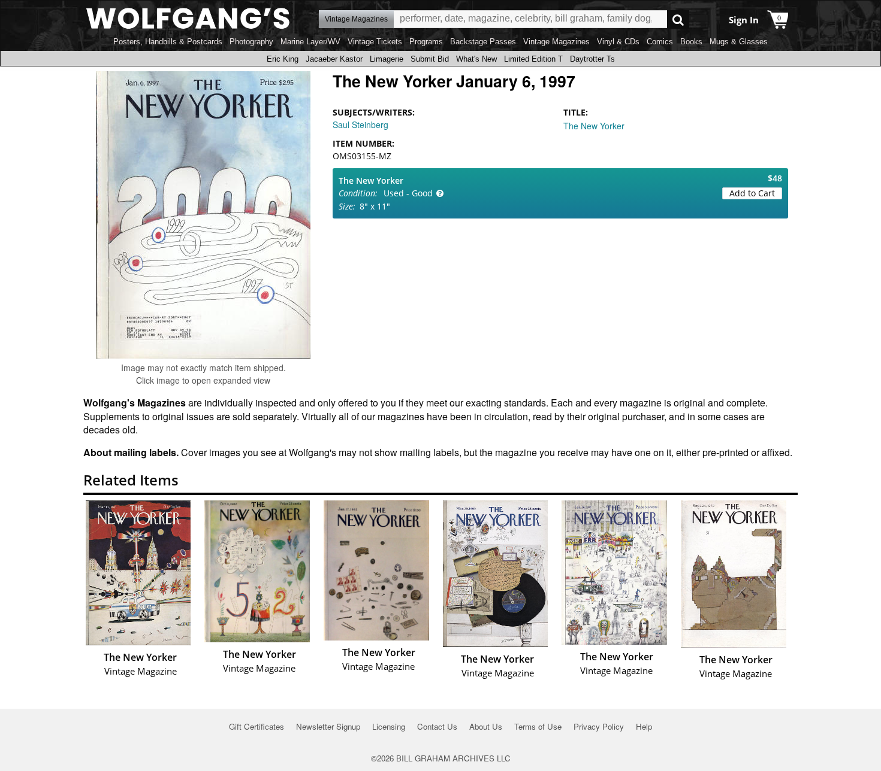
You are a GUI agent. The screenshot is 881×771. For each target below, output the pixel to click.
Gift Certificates (256, 726)
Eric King (282, 58)
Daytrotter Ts (592, 58)
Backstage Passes (483, 41)
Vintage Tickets (375, 41)
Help (644, 726)
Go (678, 19)
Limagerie (386, 58)
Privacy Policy (599, 726)
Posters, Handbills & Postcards (167, 41)
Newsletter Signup (328, 726)
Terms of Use (538, 726)
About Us (485, 726)
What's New (476, 58)
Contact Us (437, 726)
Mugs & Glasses (739, 41)
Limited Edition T (533, 58)
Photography (251, 41)
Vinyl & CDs (618, 41)
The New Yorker (593, 126)
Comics (660, 41)
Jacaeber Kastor (334, 58)
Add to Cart (752, 193)
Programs (426, 41)
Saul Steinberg (360, 124)
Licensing (388, 726)
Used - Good (408, 193)
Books (691, 41)
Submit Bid (430, 58)
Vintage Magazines (556, 41)
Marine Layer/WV (310, 41)
